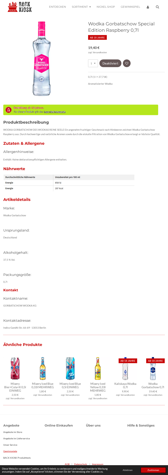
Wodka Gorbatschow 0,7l (153, 385)
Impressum (97, 464)
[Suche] (157, 6)
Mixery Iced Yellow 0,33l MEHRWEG (98, 387)
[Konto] (148, 6)
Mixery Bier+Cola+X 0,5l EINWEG (15, 387)
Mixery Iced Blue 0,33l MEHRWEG (43, 385)
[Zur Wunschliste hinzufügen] (127, 63)
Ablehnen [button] (128, 470)
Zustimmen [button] (153, 470)
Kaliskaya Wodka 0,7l (125, 385)
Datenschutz (80, 464)
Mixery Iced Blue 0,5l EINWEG (70, 385)
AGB (67, 464)
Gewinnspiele (10, 451)
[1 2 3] (93, 63)
